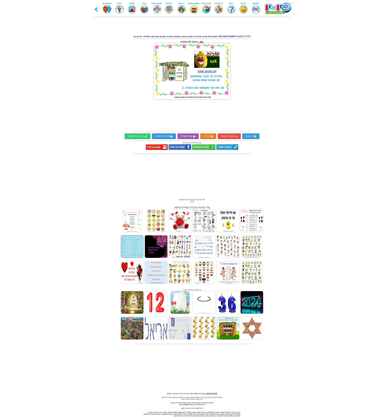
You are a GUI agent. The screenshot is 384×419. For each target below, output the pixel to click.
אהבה (175, 412)
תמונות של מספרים (213, 412)
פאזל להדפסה (162, 136)
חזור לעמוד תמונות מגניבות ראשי (192, 399)
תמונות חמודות (154, 412)
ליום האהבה (182, 412)
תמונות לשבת (201, 412)
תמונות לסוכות (192, 414)
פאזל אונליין (186, 136)
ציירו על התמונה (136, 136)
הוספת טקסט (228, 136)
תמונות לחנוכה (223, 416)
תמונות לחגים (178, 416)
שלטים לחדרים (235, 414)
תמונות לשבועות (204, 414)
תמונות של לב (200, 416)
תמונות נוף (163, 412)
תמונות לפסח (214, 414)
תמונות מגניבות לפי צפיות (152, 414)
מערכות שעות (224, 414)
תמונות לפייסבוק (167, 414)
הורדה (207, 136)
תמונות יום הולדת (234, 416)
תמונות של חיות (189, 416)
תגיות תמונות (236, 412)
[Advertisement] (192, 26)
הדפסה (249, 136)
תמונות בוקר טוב (211, 416)
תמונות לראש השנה (180, 414)
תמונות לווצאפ (225, 412)
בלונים (170, 412)
